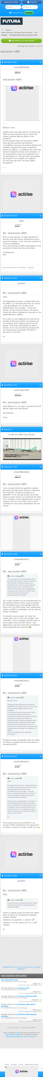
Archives (14, 1064)
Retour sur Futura (11, 2)
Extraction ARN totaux (9, 980)
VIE (36, 32)
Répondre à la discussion (21, 41)
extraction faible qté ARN (27, 996)
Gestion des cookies (31, 1064)
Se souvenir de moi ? (17, 13)
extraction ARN (23, 988)
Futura (7, 1064)
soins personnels (29, 1036)
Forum (8, 30)
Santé (18, 1033)
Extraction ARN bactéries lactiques (19, 1015)
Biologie (4, 35)
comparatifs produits (12, 1034)
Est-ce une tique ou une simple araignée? (29, 968)
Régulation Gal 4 (10, 967)
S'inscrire (32, 2)
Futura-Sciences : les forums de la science (16, 32)
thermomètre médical (14, 1036)
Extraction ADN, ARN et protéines (18, 1005)
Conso (21, 1064)
